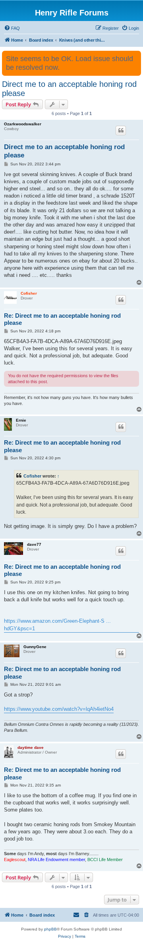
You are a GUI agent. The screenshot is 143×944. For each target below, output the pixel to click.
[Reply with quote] (121, 130)
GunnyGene (34, 647)
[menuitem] (12, 28)
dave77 (34, 544)
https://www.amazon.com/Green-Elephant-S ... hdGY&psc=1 (57, 624)
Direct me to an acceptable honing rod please (69, 89)
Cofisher (29, 293)
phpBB (50, 929)
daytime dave (30, 747)
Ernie (21, 420)
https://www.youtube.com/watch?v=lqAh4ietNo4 (59, 709)
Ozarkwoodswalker (22, 124)
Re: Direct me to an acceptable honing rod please (62, 319)
